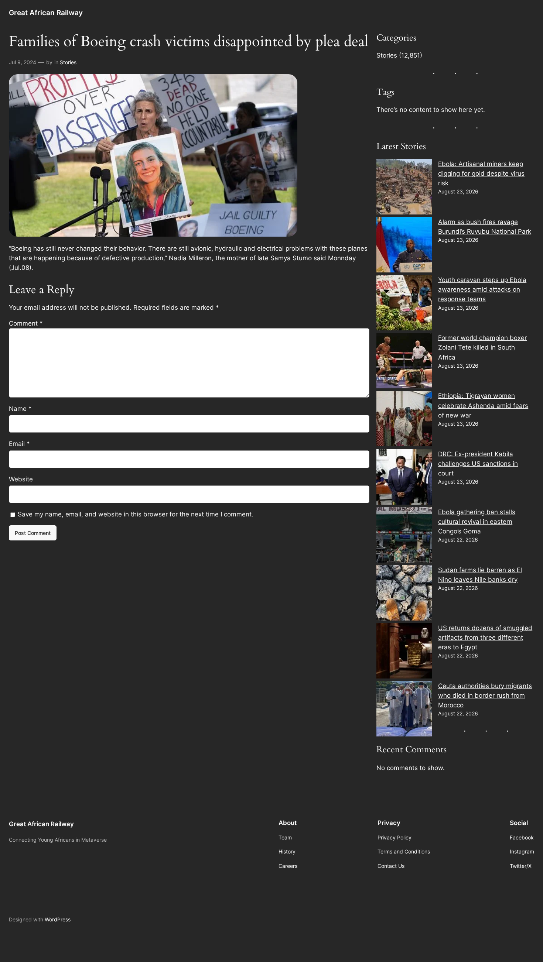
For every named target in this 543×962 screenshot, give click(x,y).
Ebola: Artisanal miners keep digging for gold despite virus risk (481, 173)
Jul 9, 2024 (22, 62)
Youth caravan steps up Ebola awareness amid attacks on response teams (482, 289)
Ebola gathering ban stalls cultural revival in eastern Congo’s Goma (476, 521)
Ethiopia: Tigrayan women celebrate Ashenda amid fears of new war (483, 405)
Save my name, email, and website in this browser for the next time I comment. (135, 514)
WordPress (58, 919)
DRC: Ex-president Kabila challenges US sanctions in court (478, 463)
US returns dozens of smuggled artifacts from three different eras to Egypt (485, 637)
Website (21, 479)
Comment (26, 323)
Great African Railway (46, 12)
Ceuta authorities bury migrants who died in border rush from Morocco (485, 695)
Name (20, 408)
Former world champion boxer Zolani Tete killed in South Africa (482, 347)
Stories (68, 62)
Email (19, 443)
